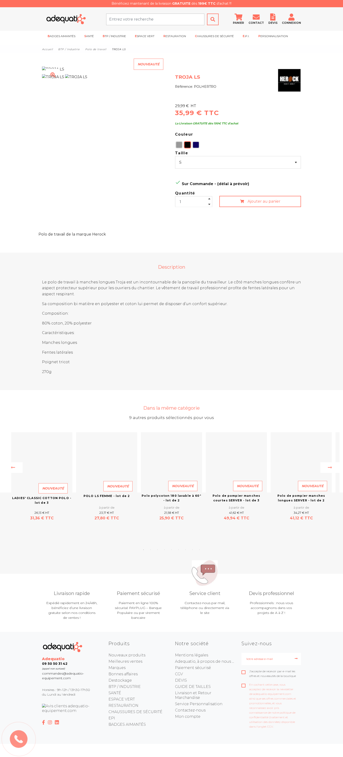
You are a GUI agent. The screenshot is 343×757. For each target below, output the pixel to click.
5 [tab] (171, 549)
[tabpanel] (171, 476)
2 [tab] (150, 549)
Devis (272, 23)
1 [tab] (143, 549)
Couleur (184, 134)
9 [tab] (199, 549)
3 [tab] (157, 549)
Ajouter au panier (263, 201)
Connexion (291, 23)
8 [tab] (192, 549)
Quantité (185, 193)
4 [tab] (164, 549)
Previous (13, 467)
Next (330, 467)
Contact (256, 23)
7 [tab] (185, 549)
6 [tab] (178, 549)
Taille (181, 153)
